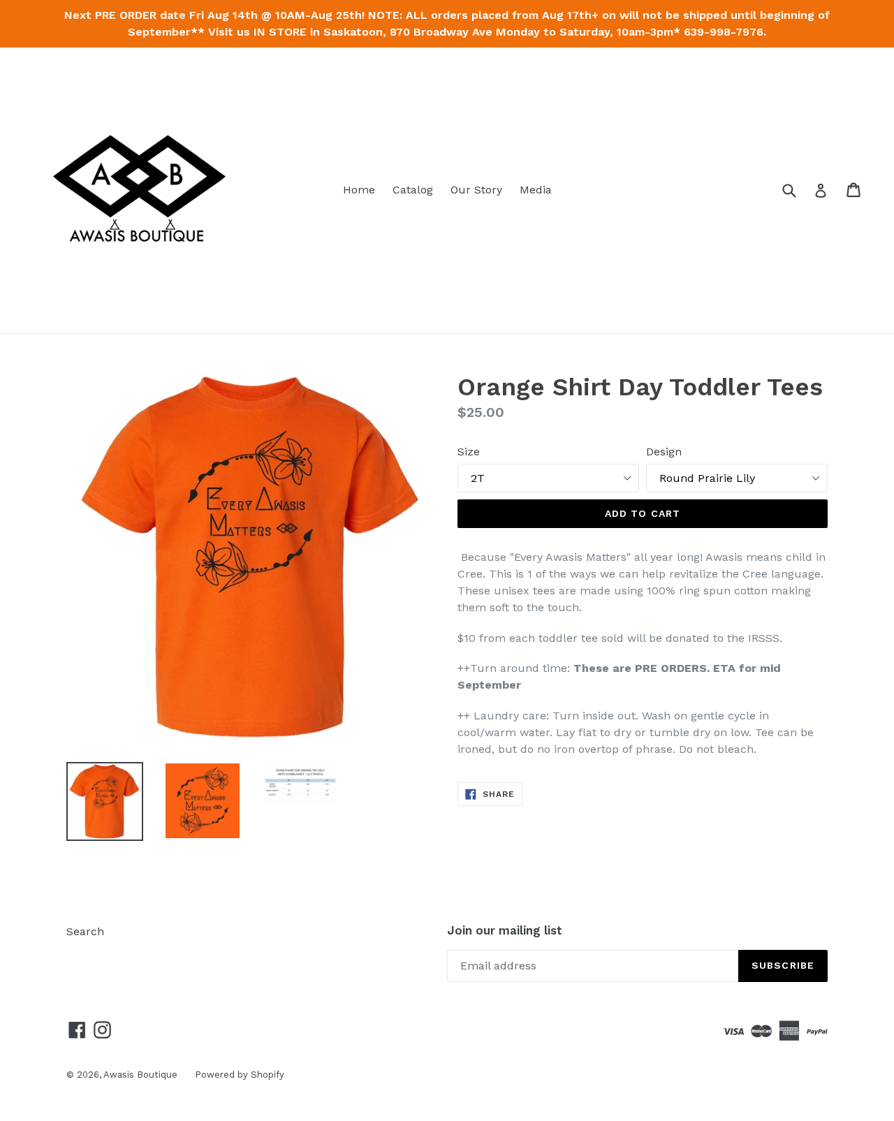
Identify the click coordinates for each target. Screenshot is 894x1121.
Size (468, 451)
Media (536, 189)
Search (85, 931)
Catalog (413, 189)
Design (664, 451)
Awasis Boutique (140, 1074)
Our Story (476, 189)
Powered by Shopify (239, 1074)
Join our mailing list (504, 930)
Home (359, 189)
